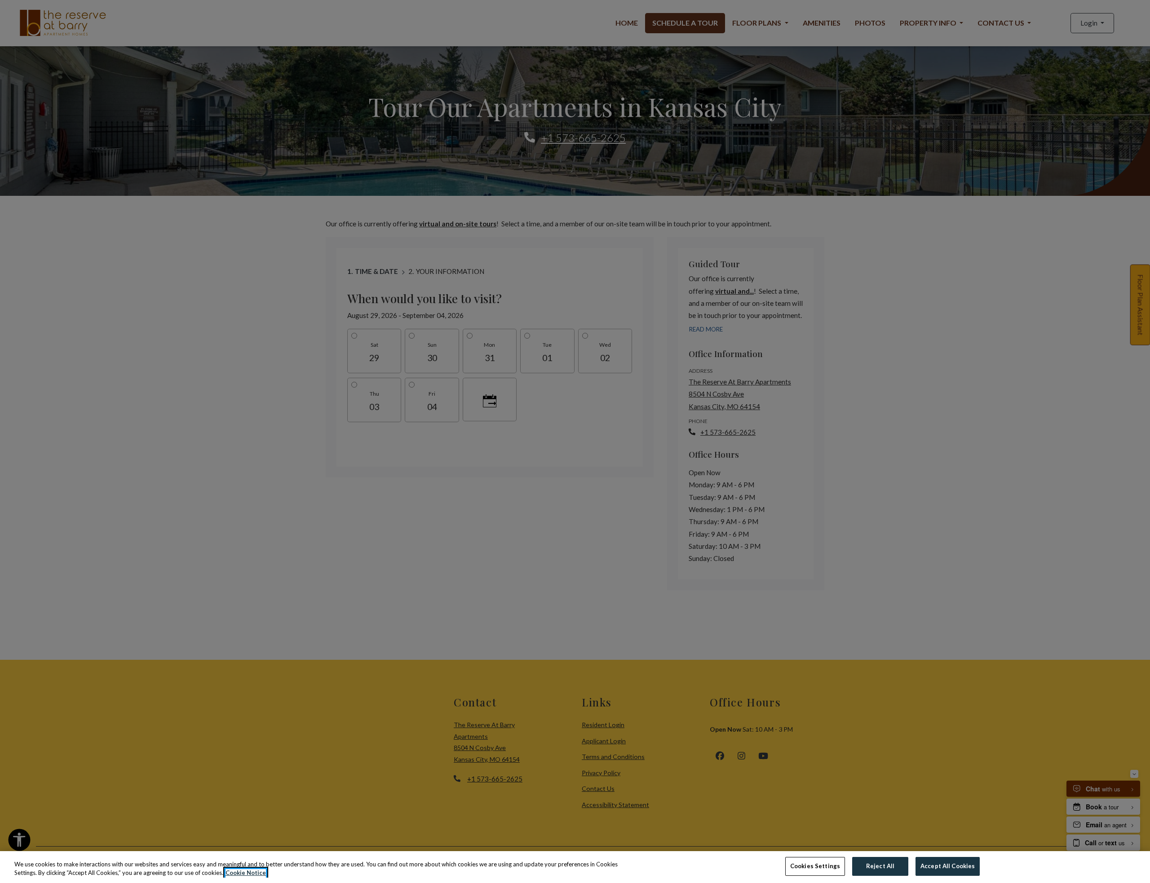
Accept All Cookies (947, 866)
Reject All (880, 866)
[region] (575, 867)
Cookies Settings (815, 866)
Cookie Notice (246, 873)
